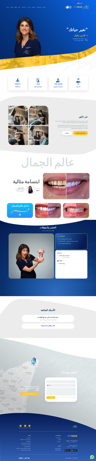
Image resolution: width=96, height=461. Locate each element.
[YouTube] (29, 458)
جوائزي (67, 133)
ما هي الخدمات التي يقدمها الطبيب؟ (48, 317)
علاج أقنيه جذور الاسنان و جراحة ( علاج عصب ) (23, 448)
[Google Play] (67, 450)
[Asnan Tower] (74, 426)
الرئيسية (43, 7)
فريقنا (19, 7)
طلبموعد (70, 7)
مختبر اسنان (29, 437)
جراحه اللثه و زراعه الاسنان (26, 444)
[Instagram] (27, 458)
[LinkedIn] (21, 458)
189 (78, 7)
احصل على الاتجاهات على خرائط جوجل (29, 393)
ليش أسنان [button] (39, 7)
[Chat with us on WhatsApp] (92, 457)
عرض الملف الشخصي (80, 133)
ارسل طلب (51, 397)
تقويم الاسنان (28, 441)
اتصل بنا (7, 7)
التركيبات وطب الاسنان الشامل (26, 450)
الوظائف (11, 7)
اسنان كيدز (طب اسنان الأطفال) (25, 439)
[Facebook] (22, 458)
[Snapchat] (25, 458)
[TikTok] (19, 458)
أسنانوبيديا (33, 7)
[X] (24, 458)
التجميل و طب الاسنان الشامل (26, 443)
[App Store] (74, 450)
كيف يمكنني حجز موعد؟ (48, 325)
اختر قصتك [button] (24, 7)
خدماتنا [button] (29, 7)
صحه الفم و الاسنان (27, 446)
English (80, 3)
